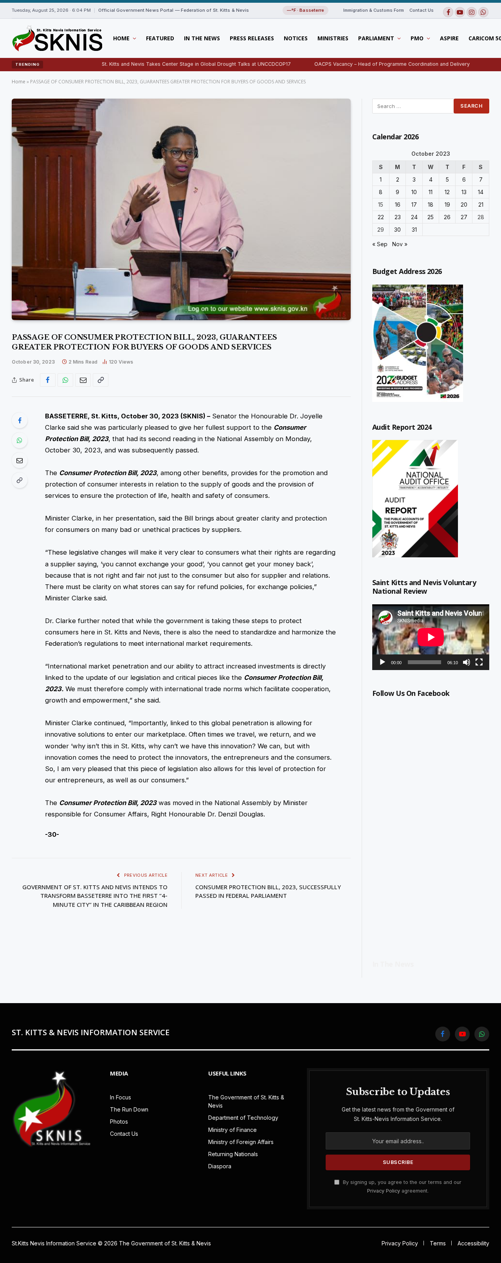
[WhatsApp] (19, 440)
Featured (160, 38)
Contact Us (421, 10)
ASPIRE (449, 38)
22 (381, 217)
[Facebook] (19, 420)
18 (430, 204)
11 (431, 192)
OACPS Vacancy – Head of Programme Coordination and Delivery (358, 64)
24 (414, 217)
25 (430, 217)
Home (121, 38)
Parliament (376, 38)
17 (414, 204)
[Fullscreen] (479, 662)
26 (447, 217)
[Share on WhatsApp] (65, 380)
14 (480, 192)
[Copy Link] (100, 380)
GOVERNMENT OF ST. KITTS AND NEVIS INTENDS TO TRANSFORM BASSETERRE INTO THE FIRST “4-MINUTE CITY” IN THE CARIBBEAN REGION (95, 895)
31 (414, 229)
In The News (202, 38)
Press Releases (252, 38)
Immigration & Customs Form (373, 10)
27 (464, 217)
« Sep (379, 244)
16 (397, 204)
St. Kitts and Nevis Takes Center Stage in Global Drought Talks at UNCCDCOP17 (163, 64)
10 (414, 192)
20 (464, 204)
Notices (296, 38)
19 (447, 204)
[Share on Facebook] (48, 380)
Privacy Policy (383, 1191)
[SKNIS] (57, 38)
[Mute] (466, 662)
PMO (417, 38)
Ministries (332, 38)
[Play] (382, 662)
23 (398, 217)
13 (464, 192)
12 (447, 192)
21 (480, 204)
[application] (430, 637)
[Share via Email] (83, 380)
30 (397, 229)
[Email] (19, 460)
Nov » (399, 244)
